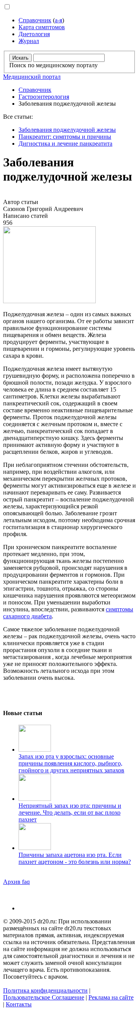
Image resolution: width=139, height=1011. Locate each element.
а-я (58, 20)
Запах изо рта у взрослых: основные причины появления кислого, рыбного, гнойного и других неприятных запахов (71, 763)
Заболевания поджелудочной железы (67, 129)
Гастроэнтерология (44, 96)
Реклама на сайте (111, 997)
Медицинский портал (32, 76)
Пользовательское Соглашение (43, 997)
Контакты (19, 1004)
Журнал (29, 41)
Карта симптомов (42, 27)
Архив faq (16, 881)
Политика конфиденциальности (45, 990)
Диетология (34, 34)
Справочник (35, 20)
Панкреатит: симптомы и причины (65, 136)
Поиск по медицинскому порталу (53, 65)
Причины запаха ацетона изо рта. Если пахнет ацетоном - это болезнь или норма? (75, 858)
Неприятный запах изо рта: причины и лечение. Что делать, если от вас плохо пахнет (70, 812)
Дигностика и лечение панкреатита (65, 143)
